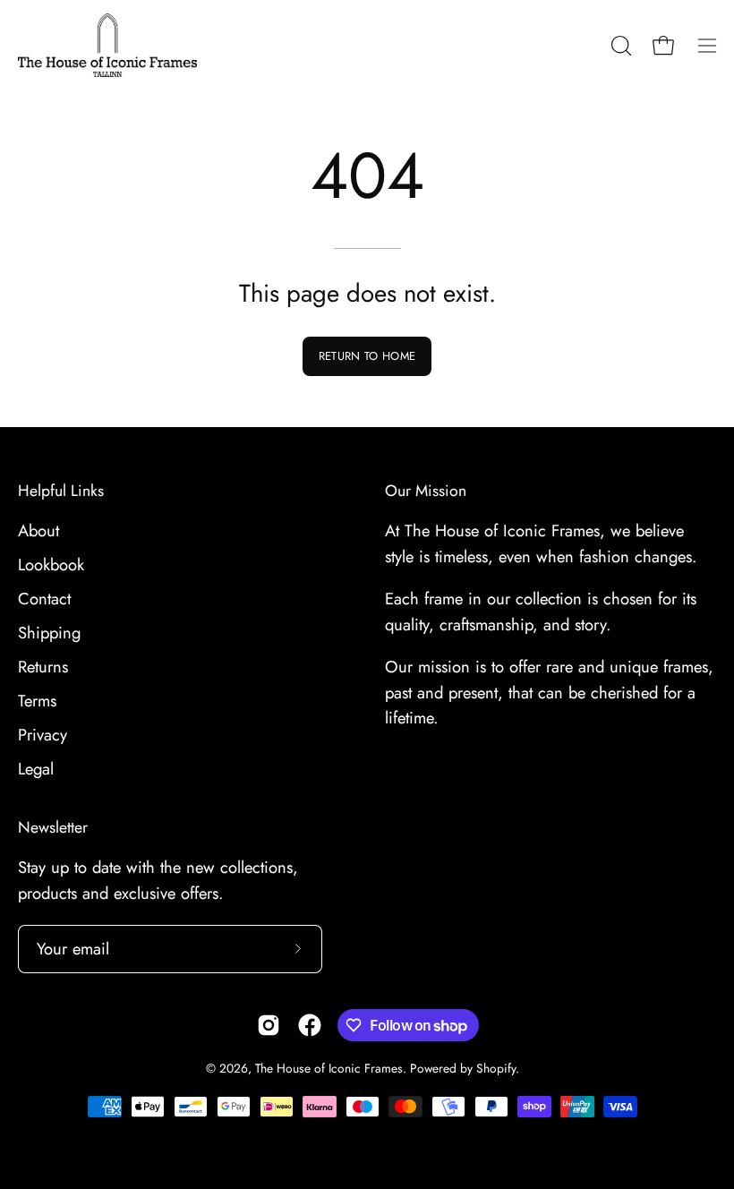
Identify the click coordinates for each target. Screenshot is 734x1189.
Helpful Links (61, 490)
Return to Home (367, 355)
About (38, 530)
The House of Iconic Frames (329, 1068)
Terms (37, 701)
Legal (36, 769)
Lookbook (51, 564)
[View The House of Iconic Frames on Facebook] (309, 1025)
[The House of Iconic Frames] (107, 45)
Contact (44, 598)
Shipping (49, 632)
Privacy (42, 735)
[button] (619, 45)
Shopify (496, 1068)
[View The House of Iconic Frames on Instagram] (268, 1025)
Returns (43, 666)
